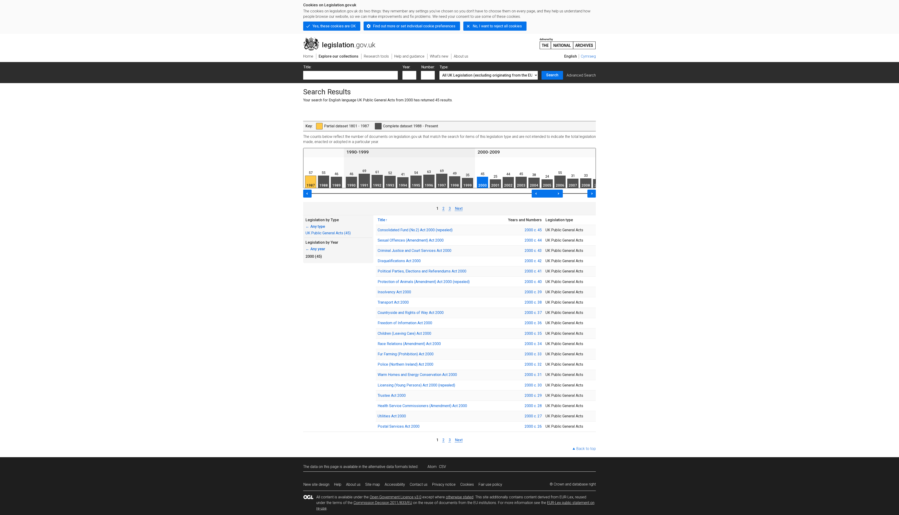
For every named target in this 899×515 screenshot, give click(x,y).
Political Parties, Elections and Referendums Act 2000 (422, 271)
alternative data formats (388, 466)
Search (552, 75)
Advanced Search (581, 75)
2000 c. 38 (533, 302)
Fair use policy (490, 484)
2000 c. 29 (533, 395)
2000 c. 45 (533, 230)
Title (381, 219)
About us (353, 484)
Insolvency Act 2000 (394, 292)
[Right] (591, 194)
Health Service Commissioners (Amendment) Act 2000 (422, 406)
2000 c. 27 (533, 416)
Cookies (467, 484)
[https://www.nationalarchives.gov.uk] (568, 42)
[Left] (307, 194)
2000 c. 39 (533, 292)
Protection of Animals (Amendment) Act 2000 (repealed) (424, 282)
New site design (316, 484)
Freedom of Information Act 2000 (405, 323)
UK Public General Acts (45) (328, 233)
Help (337, 484)
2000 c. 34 (533, 344)
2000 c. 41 (533, 271)
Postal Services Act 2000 (399, 426)
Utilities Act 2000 (392, 416)
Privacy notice (444, 484)
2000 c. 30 (533, 385)
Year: (406, 67)
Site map (372, 484)
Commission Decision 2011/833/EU (383, 502)
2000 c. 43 (533, 250)
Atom (432, 466)
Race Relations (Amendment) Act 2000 (409, 344)
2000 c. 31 (533, 374)
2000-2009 (489, 152)
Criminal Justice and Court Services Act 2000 (414, 250)
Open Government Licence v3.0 (395, 497)
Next (459, 208)
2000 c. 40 (533, 282)
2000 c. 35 (533, 333)
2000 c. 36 (533, 323)
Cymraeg (588, 56)
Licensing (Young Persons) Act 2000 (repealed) (416, 385)
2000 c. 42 (533, 261)
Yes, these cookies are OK (334, 26)
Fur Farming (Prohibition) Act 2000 (406, 354)
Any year (315, 249)
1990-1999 (357, 152)
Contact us (418, 484)
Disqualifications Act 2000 (399, 261)
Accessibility (395, 484)
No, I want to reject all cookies (497, 26)
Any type (315, 226)
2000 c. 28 (533, 406)
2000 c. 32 (533, 364)
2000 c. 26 (533, 426)
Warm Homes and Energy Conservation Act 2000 (417, 374)
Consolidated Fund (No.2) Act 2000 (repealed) (415, 230)
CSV (442, 466)
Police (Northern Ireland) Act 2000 (405, 364)
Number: (428, 67)
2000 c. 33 (533, 354)
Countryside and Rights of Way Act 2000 (411, 312)
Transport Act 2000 (393, 302)
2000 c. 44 (533, 240)
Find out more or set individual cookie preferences (414, 26)
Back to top (586, 448)
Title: (307, 67)
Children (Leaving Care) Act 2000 (404, 333)
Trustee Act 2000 (392, 395)
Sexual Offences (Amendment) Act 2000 (411, 240)
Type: (444, 67)
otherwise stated (459, 497)
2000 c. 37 (533, 312)
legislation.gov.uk (342, 39)
